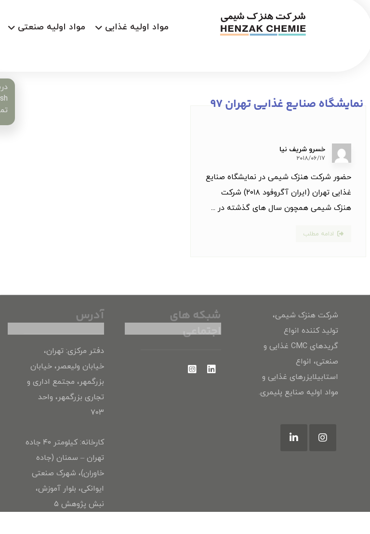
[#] (211, 369)
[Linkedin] (293, 437)
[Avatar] (341, 153)
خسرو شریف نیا (302, 150)
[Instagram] (322, 437)
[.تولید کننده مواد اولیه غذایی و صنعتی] (262, 23)
